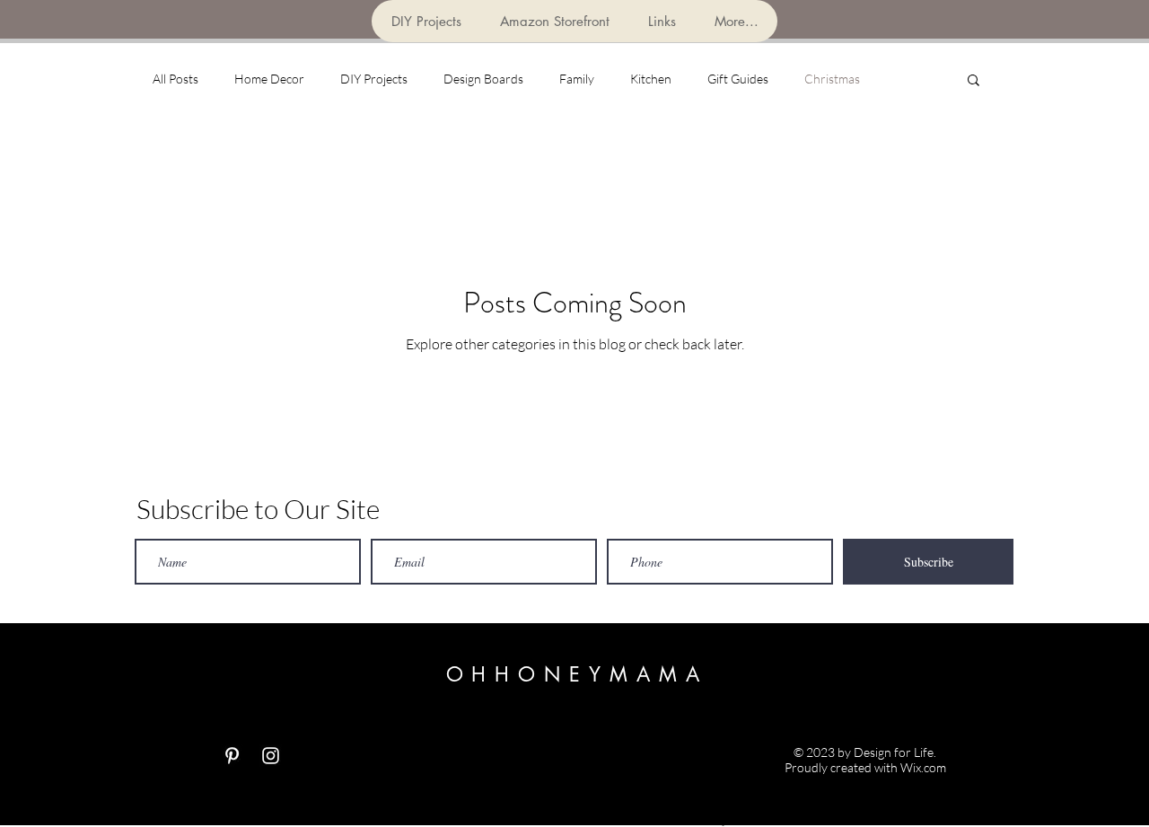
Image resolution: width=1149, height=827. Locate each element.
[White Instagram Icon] (270, 755)
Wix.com (923, 767)
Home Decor (269, 78)
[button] (973, 81)
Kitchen (650, 78)
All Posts (175, 78)
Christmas (832, 78)
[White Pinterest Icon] (232, 755)
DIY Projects (374, 78)
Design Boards (483, 78)
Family (576, 78)
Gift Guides (737, 78)
